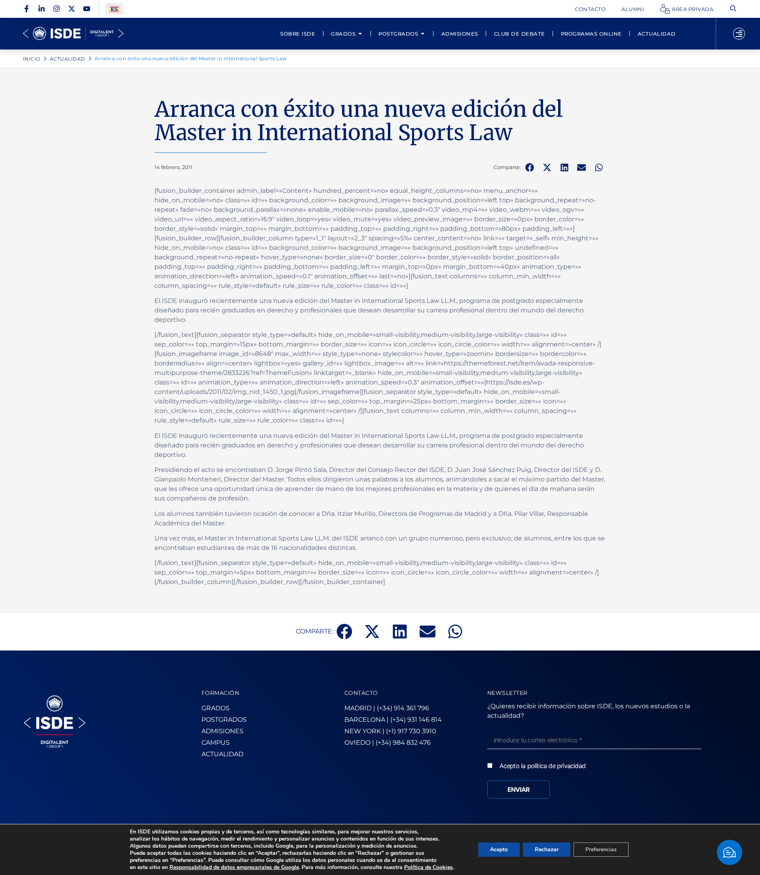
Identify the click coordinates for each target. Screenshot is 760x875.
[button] (529, 167)
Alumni (632, 9)
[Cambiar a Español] (114, 9)
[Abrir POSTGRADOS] (422, 34)
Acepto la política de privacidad (542, 766)
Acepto (499, 849)
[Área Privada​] (665, 9)
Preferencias (601, 849)
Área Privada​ (692, 9)
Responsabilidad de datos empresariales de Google (234, 867)
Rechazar (547, 849)
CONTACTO (361, 692)
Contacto (590, 9)
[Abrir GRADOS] (360, 34)
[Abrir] (739, 33)
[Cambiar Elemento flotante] (729, 852)
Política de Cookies (428, 867)
